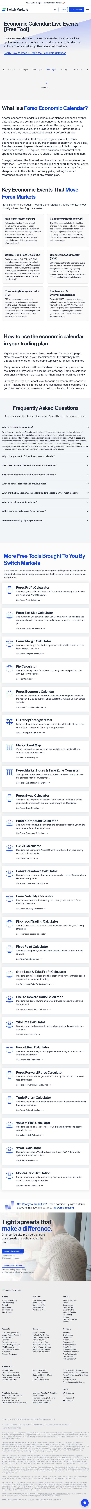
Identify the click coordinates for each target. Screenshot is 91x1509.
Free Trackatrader (70, 1354)
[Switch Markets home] (15, 9)
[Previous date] (3, 69)
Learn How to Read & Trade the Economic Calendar (35, 52)
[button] (45, 427)
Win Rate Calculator (9, 1398)
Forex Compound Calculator (74, 1382)
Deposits (5, 1340)
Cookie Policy (38, 1424)
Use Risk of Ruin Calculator (28, 1060)
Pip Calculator (38, 1377)
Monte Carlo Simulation (41, 1403)
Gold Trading (68, 1307)
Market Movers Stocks (41, 1345)
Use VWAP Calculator (25, 1160)
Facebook (70, 1398)
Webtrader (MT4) (39, 1307)
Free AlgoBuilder (69, 1349)
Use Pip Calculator (24, 679)
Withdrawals (6, 1352)
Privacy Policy (25, 1424)
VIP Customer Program (11, 1349)
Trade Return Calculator (42, 1400)
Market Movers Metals (41, 1349)
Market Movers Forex (41, 1342)
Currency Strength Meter (42, 1375)
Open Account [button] (76, 9)
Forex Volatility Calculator (73, 1370)
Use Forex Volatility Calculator (29, 908)
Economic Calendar (40, 1373)
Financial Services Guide (11, 1428)
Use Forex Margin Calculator (28, 653)
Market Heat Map (39, 1370)
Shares (66, 1322)
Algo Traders (7, 1312)
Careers (66, 1340)
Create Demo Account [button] (13, 1265)
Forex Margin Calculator (11, 1375)
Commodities (68, 1305)
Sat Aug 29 (23, 70)
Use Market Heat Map (25, 757)
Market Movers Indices (41, 1352)
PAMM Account (8, 1347)
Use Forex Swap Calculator (28, 808)
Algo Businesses (69, 1345)
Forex (65, 1303)
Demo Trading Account (11, 1345)
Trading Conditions (9, 1300)
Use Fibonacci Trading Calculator (31, 934)
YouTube (69, 1400)
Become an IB (68, 1342)
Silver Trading (68, 1310)
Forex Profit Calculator (10, 1373)
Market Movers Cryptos (42, 1347)
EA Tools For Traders (41, 1335)
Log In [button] (63, 9)
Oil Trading (67, 1315)
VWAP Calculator (39, 1395)
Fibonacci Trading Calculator (44, 1398)
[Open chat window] (85, 1503)
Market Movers (38, 1340)
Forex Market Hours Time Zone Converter (75, 1376)
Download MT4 (39, 1305)
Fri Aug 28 (11, 70)
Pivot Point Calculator (10, 1393)
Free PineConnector (71, 1352)
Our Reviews (68, 1335)
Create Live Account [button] (12, 1251)
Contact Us (67, 1337)
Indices (66, 1317)
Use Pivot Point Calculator (27, 959)
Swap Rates (6, 1307)
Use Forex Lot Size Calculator (29, 628)
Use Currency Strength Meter (29, 732)
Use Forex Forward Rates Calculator (32, 1085)
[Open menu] (87, 9)
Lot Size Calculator (9, 1380)
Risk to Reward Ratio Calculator (14, 1403)
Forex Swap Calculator (41, 1380)
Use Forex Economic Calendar (29, 707)
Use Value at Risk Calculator (28, 1135)
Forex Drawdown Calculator (13, 1395)
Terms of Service (61, 1494)
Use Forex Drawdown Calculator (30, 883)
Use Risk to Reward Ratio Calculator (32, 1009)
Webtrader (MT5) (39, 1310)
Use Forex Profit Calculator (28, 600)
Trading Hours (7, 1310)
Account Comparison (10, 1354)
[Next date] (87, 69)
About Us (66, 1333)
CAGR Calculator (69, 1380)
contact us (74, 416)
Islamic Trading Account (11, 1335)
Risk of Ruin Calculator (10, 1400)
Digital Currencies (70, 1319)
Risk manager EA (69, 1359)
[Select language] (55, 9)
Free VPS (67, 1347)
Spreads (5, 1305)
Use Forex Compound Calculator (30, 833)
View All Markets (69, 1300)
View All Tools (7, 1370)
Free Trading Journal (41, 1337)
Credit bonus (68, 1356)
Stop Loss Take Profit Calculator (45, 1393)
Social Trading (7, 1337)
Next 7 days (77, 70)
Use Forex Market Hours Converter (31, 783)
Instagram (70, 1393)
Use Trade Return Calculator (28, 1110)
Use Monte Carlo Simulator (28, 1185)
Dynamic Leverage (9, 1342)
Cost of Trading (8, 1303)
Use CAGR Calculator (25, 858)
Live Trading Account (10, 1333)
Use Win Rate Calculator (27, 1034)
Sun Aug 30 (37, 70)
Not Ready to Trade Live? (32, 1204)
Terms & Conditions (9, 1424)
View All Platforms (39, 1300)
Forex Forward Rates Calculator (75, 1373)
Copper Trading (69, 1312)
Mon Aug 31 (51, 70)
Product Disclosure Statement (58, 1424)
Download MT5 (39, 1303)
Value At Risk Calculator (11, 1377)
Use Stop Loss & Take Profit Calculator (33, 984)
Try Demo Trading (63, 1207)
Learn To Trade (39, 1333)
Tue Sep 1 (64, 70)
